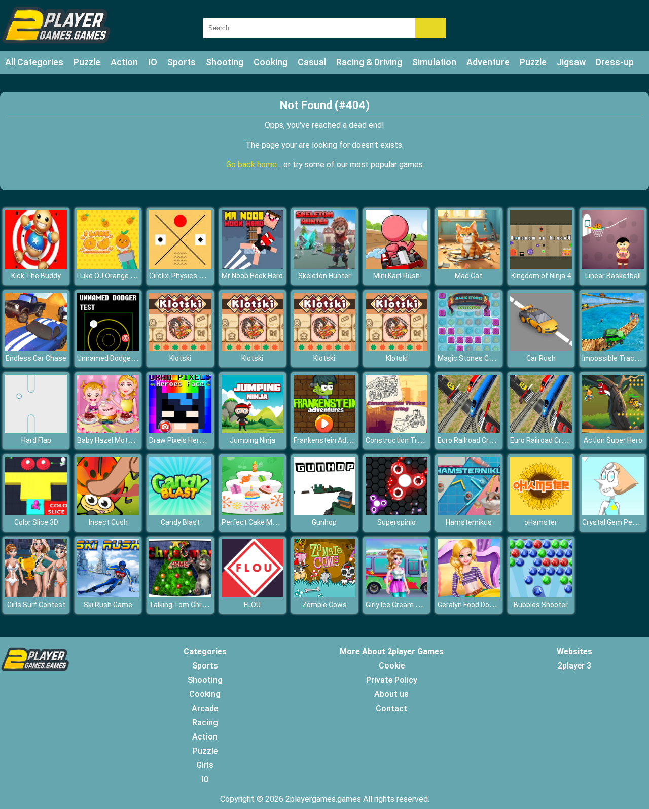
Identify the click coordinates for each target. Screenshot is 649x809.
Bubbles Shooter (541, 605)
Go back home (252, 164)
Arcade (205, 708)
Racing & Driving (369, 62)
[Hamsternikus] (468, 512)
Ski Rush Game (108, 605)
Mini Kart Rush (396, 276)
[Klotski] (180, 348)
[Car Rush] (541, 348)
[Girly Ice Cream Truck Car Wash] (396, 594)
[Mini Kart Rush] (396, 266)
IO (152, 62)
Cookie (392, 666)
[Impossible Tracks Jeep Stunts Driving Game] (613, 348)
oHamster (540, 522)
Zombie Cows (324, 605)
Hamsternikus (469, 522)
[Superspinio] (396, 512)
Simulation (434, 62)
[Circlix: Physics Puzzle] (180, 266)
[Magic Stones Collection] (468, 348)
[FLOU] (252, 594)
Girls (204, 765)
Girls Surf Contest (36, 605)
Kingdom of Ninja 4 (541, 276)
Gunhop (324, 522)
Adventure (488, 62)
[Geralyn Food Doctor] (468, 594)
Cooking (270, 62)
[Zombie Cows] (324, 594)
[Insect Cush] (108, 512)
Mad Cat (468, 276)
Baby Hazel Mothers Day (116, 440)
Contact (391, 708)
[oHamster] (541, 512)
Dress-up (615, 62)
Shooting (224, 62)
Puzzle (87, 62)
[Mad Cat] (468, 266)
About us (391, 694)
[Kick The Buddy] (36, 266)
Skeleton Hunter (324, 276)
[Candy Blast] (180, 512)
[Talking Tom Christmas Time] (180, 594)
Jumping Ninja (252, 440)
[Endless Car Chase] (36, 348)
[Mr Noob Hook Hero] (252, 266)
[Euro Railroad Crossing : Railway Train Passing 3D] (468, 430)
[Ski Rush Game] (108, 594)
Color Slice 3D (36, 522)
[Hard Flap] (36, 430)
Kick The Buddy (36, 276)
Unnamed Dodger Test (114, 358)
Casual (312, 62)
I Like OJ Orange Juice (112, 276)
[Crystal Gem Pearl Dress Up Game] (613, 512)
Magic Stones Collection (477, 358)
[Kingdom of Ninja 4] (541, 266)
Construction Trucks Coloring (413, 440)
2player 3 (574, 666)
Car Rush (541, 358)
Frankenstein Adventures (335, 440)
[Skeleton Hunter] (324, 266)
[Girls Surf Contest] (36, 594)
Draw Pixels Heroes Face (189, 440)
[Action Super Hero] (613, 430)
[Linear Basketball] (613, 266)
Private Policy (391, 680)
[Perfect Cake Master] (252, 512)
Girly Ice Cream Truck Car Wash (416, 605)
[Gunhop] (324, 512)
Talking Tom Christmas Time (196, 605)
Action (124, 62)
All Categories (34, 62)
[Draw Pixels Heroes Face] (180, 430)
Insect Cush (108, 522)
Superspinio (396, 522)
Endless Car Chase (36, 358)
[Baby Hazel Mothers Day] (108, 430)
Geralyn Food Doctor (470, 605)
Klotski (180, 358)
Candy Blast (180, 522)
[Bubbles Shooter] (541, 594)
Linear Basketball (613, 276)
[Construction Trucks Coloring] (396, 430)
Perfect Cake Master (256, 522)
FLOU (252, 605)
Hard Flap (36, 440)
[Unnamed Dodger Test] (108, 348)
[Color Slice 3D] (36, 512)
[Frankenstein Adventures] (324, 430)
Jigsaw (571, 62)
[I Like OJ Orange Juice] (108, 266)
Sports (181, 62)
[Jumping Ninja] (252, 430)
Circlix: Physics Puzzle (185, 276)
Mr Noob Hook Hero (252, 276)
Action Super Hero (613, 440)
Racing (205, 722)
